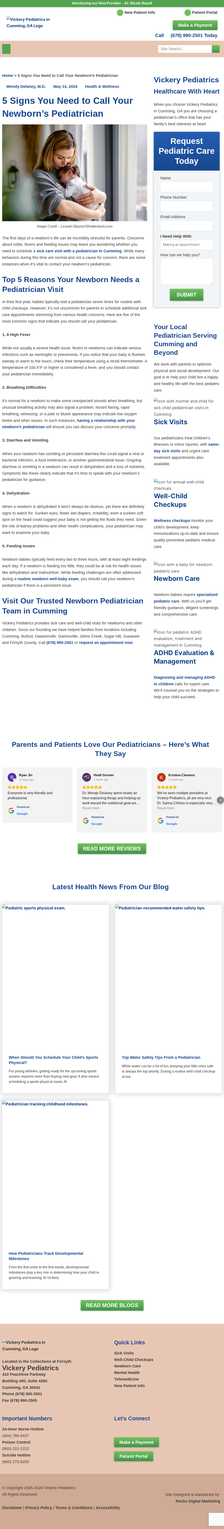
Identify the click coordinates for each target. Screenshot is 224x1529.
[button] (6, 49)
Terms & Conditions (74, 1508)
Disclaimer (12, 1508)
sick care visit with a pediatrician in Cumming (79, 251)
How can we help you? (180, 255)
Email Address (173, 217)
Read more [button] (91, 808)
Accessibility (108, 1508)
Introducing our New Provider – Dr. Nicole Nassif (112, 3)
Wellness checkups (172, 520)
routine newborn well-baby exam (48, 579)
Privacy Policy (38, 1508)
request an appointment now (106, 642)
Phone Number (173, 197)
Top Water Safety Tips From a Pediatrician (161, 1057)
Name (165, 178)
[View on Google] (12, 777)
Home (7, 75)
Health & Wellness (102, 86)
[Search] (216, 49)
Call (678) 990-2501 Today (186, 35)
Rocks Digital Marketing (198, 1501)
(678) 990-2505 (23, 1400)
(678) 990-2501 (59, 642)
